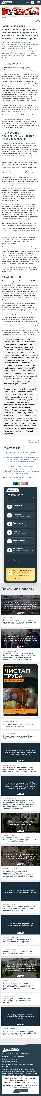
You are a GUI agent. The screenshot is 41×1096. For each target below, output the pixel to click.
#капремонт (20, 468)
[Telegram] (22, 483)
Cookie (24, 1078)
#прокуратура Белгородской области (14, 472)
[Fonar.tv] (6, 2)
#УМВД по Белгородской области (25, 470)
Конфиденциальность (10, 1062)
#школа (19, 466)
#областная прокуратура (23, 474)
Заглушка (20, 1056)
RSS (4, 1054)
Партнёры (6, 1059)
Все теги (10, 1054)
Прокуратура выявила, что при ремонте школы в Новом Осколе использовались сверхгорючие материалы (21, 454)
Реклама (14, 1059)
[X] (16, 483)
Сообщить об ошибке (21, 1054)
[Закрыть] (38, 20)
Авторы (13, 1056)
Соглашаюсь (21, 1090)
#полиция (11, 466)
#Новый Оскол (28, 466)
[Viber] (27, 483)
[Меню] (38, 2)
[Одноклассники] (24, 483)
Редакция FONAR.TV (32, 441)
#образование (10, 468)
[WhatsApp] (19, 483)
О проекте (6, 1056)
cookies (19, 1070)
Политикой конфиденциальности (24, 1086)
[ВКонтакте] (14, 483)
